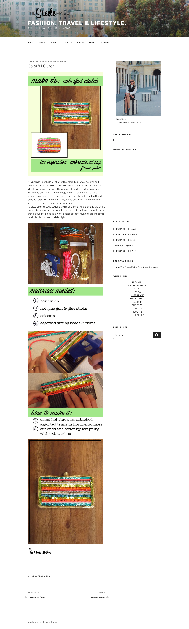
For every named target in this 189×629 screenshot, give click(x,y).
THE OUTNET (137, 312)
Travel (66, 42)
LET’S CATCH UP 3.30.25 (125, 234)
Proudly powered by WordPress (42, 622)
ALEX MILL (137, 282)
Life (79, 42)
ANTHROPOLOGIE (137, 285)
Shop (91, 42)
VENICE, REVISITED (123, 245)
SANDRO (137, 302)
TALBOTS (137, 308)
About (42, 42)
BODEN (137, 288)
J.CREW (137, 292)
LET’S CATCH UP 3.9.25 (124, 240)
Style (53, 42)
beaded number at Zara (79, 185)
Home (30, 42)
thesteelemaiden (56, 62)
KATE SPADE (137, 295)
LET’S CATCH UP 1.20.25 (125, 251)
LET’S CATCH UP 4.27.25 (125, 229)
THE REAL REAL (137, 315)
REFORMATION (137, 298)
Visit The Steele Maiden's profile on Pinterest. (137, 267)
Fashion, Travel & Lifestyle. (77, 23)
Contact (105, 42)
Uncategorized (41, 576)
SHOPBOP (137, 305)
